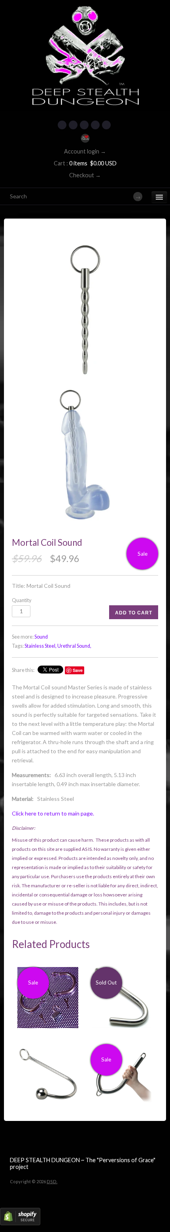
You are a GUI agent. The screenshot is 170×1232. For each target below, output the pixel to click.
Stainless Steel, (41, 646)
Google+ (95, 125)
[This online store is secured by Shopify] (20, 1223)
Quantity (21, 600)
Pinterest (84, 125)
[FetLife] (85, 138)
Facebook (62, 125)
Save (78, 670)
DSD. (52, 1181)
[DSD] (85, 10)
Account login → (85, 151)
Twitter (73, 125)
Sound (41, 637)
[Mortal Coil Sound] (85, 309)
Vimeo (106, 125)
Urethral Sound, (74, 646)
